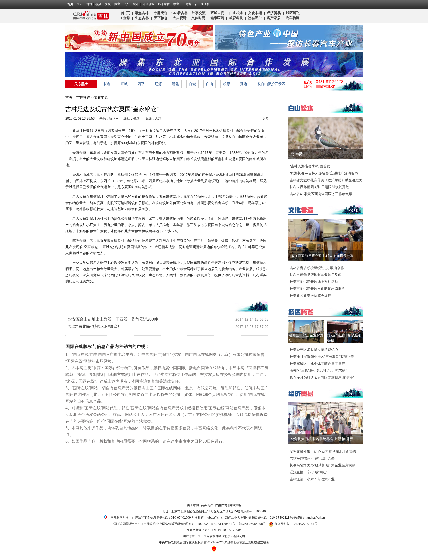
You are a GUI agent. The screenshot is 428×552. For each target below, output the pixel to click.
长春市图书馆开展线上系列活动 (314, 282)
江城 (124, 84)
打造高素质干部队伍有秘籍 (344, 337)
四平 (141, 84)
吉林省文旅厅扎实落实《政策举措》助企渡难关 (326, 180)
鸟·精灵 (296, 154)
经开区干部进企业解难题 (306, 337)
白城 (192, 84)
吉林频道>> (85, 97)
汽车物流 (292, 18)
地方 (188, 4)
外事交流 (199, 13)
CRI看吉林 (179, 13)
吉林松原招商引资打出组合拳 (312, 458)
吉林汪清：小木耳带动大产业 (312, 479)
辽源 (158, 84)
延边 (243, 84)
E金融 (125, 18)
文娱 (108, 4)
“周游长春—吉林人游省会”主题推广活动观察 (324, 173)
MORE (353, 109)
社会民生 (255, 18)
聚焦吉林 (142, 13)
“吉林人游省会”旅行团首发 (310, 166)
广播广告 (221, 505)
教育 (176, 4)
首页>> (70, 97)
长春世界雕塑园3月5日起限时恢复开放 (319, 187)
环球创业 (148, 4)
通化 (175, 84)
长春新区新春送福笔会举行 (310, 296)
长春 (107, 84)
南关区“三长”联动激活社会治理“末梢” (318, 370)
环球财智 (164, 4)
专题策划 (160, 13)
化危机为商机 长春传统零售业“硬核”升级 (322, 439)
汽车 (127, 4)
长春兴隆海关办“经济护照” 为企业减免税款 (322, 465)
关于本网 (193, 505)
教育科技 (236, 18)
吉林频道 (89, 16)
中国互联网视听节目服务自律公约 (133, 524)
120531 (227, 524)
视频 (98, 4)
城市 (136, 4)
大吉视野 (180, 18)
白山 (209, 84)
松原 (226, 84)
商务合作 (207, 505)
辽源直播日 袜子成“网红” (309, 472)
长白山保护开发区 (271, 84)
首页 (70, 4)
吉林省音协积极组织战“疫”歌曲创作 (317, 268)
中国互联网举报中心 (121, 517)
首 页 (125, 13)
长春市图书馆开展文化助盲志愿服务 (317, 289)
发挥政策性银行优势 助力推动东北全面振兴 (323, 451)
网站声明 (235, 505)
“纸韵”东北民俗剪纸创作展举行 (95, 326)
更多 (265, 118)
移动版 (205, 4)
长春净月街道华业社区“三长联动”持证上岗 (322, 357)
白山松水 (236, 13)
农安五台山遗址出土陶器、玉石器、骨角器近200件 (113, 319)
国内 (89, 4)
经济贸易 (274, 13)
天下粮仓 (161, 18)
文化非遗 (255, 13)
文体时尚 (198, 18)
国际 (79, 4)
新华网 (114, 118)
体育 (117, 4)
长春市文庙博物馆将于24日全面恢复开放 (322, 255)
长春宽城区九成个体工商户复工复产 (317, 364)
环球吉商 (217, 13)
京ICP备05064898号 (252, 524)
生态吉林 (142, 18)
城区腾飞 (294, 13)
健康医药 (217, 18)
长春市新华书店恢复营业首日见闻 (316, 275)
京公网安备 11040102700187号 (295, 524)
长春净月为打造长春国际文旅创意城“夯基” (322, 377)
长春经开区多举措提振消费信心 (314, 350)
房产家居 (274, 18)
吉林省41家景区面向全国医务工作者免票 (321, 194)
